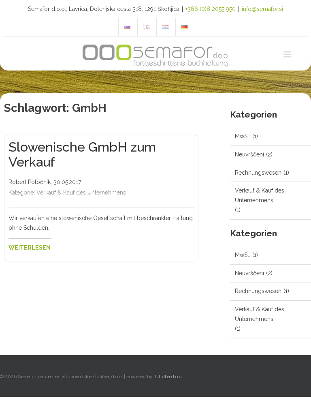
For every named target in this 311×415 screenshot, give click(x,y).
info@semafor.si (262, 9)
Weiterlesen (30, 247)
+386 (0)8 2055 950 (210, 9)
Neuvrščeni (249, 154)
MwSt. (242, 136)
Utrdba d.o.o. (169, 376)
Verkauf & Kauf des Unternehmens (81, 192)
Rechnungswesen (258, 172)
